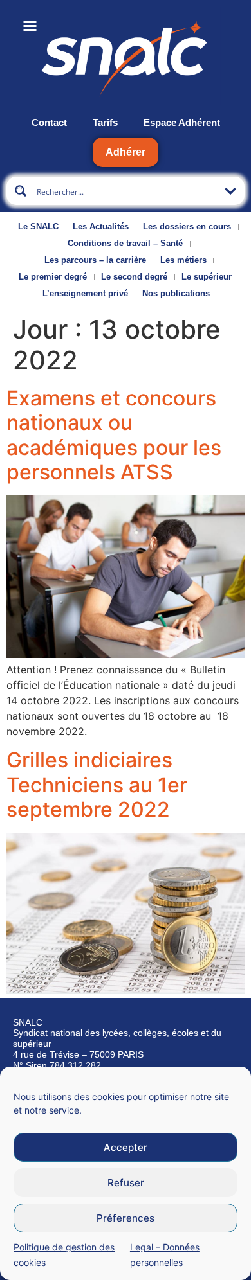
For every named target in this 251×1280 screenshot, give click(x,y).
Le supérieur (206, 276)
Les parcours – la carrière (95, 260)
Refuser (125, 1183)
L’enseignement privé (85, 293)
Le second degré (134, 276)
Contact (49, 122)
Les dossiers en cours (187, 226)
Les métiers (183, 260)
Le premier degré (53, 276)
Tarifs (105, 122)
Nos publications (176, 293)
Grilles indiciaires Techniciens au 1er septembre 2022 (96, 784)
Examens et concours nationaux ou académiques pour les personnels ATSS (113, 435)
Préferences (125, 1218)
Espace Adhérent (182, 122)
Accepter (125, 1147)
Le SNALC (38, 226)
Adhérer (125, 152)
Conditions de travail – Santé (125, 243)
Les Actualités (101, 226)
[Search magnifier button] (21, 191)
